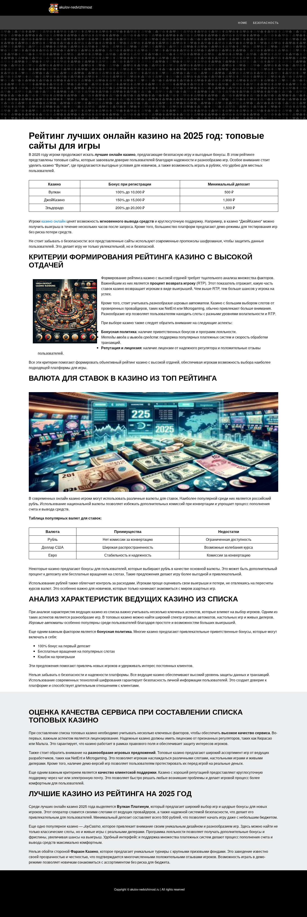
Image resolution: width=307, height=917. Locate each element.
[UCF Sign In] (182, 6)
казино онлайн (53, 221)
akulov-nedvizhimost (75, 7)
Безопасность (266, 22)
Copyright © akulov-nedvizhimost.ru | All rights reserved (149, 889)
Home (242, 22)
